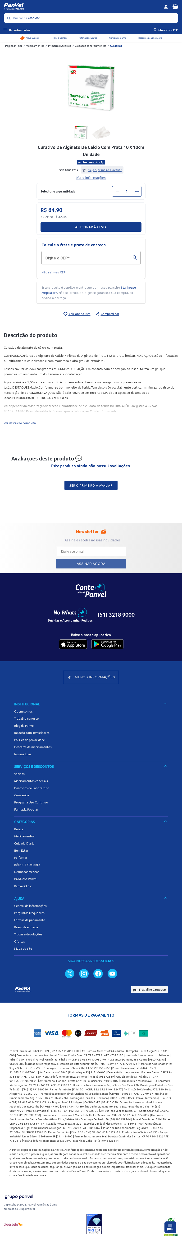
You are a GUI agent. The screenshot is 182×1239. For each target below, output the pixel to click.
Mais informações (91, 177)
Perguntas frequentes (29, 913)
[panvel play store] (107, 644)
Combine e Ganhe (117, 37)
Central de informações (30, 906)
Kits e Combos (60, 37)
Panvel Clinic (23, 886)
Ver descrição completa (20, 423)
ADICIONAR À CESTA (91, 227)
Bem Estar (21, 850)
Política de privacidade (29, 740)
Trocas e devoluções (28, 934)
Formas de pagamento (29, 920)
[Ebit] (94, 1224)
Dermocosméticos (26, 872)
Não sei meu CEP (53, 272)
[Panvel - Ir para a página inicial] (82, 6)
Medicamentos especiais (31, 781)
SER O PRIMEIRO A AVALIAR (91, 485)
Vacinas (19, 774)
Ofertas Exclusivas (88, 37)
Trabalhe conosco (26, 718)
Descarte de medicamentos (33, 747)
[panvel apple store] (73, 644)
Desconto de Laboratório (150, 37)
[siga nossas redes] (69, 973)
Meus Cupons (32, 37)
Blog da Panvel (24, 725)
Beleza (18, 829)
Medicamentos (35, 45)
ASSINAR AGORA (91, 564)
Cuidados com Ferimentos (90, 45)
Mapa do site (23, 948)
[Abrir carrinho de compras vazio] (175, 6)
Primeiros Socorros (59, 45)
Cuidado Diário (24, 843)
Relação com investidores (32, 733)
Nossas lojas (22, 754)
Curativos (116, 45)
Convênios (21, 795)
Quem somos (23, 711)
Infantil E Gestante (27, 865)
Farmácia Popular (26, 809)
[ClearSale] (14, 1224)
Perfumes (20, 857)
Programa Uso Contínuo (31, 802)
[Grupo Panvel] (19, 1195)
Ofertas (19, 941)
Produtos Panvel (25, 879)
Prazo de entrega (26, 927)
